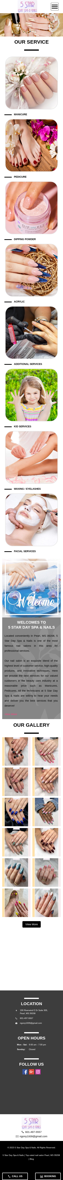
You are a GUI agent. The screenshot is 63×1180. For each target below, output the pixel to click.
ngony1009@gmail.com (31, 1023)
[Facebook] (25, 1071)
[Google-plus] (31, 1071)
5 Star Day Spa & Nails (13, 1155)
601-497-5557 (26, 1018)
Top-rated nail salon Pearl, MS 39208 (42, 1155)
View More (11, 714)
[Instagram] (38, 1071)
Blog (32, 1159)
